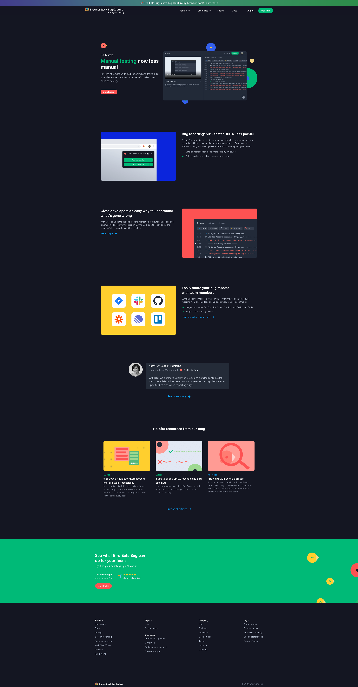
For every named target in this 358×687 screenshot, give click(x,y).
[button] (185, 10)
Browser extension (104, 641)
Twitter (202, 641)
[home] (99, 11)
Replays (99, 649)
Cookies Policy (251, 641)
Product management (155, 638)
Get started (108, 92)
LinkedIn (203, 645)
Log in (250, 10)
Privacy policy (250, 624)
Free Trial (265, 10)
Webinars (203, 632)
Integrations (100, 653)
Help (147, 624)
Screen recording (103, 636)
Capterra (203, 649)
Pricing (220, 10)
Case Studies (205, 636)
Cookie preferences (253, 636)
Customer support (153, 651)
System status (151, 628)
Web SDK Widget (103, 645)
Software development (156, 647)
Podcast (203, 628)
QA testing (150, 642)
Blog (201, 624)
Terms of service (252, 628)
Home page (100, 624)
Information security (253, 632)
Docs (234, 10)
